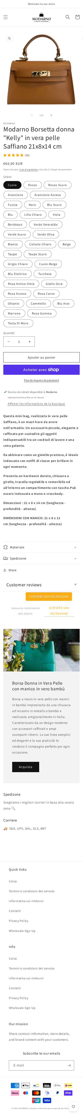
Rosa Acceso (17, 294)
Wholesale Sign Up (22, 931)
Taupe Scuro (37, 254)
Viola (56, 215)
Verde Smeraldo (46, 224)
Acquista (26, 767)
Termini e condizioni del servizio (32, 891)
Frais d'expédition (28, 169)
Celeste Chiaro (40, 244)
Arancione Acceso (48, 195)
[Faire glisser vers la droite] (51, 115)
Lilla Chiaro (33, 215)
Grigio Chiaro (18, 264)
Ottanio (13, 303)
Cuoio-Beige (48, 264)
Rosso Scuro (57, 185)
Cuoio (12, 185)
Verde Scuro (17, 234)
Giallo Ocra (54, 284)
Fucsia (12, 205)
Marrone (14, 313)
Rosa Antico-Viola (21, 284)
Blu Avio (63, 303)
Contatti (15, 911)
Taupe (12, 254)
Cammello (38, 303)
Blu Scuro (54, 205)
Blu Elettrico (17, 274)
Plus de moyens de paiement (41, 380)
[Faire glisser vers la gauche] (32, 115)
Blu (10, 215)
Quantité (8, 333)
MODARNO (23, 1108)
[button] (5, 17)
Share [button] (12, 570)
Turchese (45, 274)
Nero (32, 205)
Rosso (32, 185)
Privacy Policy (18, 921)
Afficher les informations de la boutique (36, 404)
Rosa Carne (46, 294)
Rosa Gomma (42, 313)
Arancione (15, 195)
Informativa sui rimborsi (26, 901)
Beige (67, 244)
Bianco (13, 244)
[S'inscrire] (69, 1065)
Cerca (13, 881)
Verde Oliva (45, 234)
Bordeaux (15, 224)
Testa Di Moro (18, 323)
